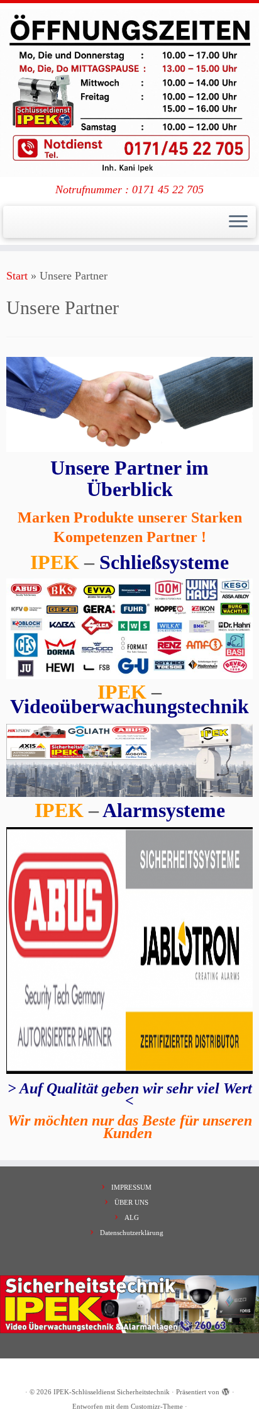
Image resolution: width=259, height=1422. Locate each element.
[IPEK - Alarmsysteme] (129, 950)
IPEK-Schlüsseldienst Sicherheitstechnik (111, 1392)
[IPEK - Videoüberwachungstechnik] (129, 760)
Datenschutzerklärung (131, 1232)
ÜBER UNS (131, 1202)
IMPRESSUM (131, 1187)
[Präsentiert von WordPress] (225, 1389)
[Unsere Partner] (129, 403)
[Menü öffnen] (238, 222)
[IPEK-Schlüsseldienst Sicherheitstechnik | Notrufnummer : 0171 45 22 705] (129, 93)
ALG (131, 1217)
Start (17, 275)
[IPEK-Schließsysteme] (129, 627)
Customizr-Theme (157, 1406)
